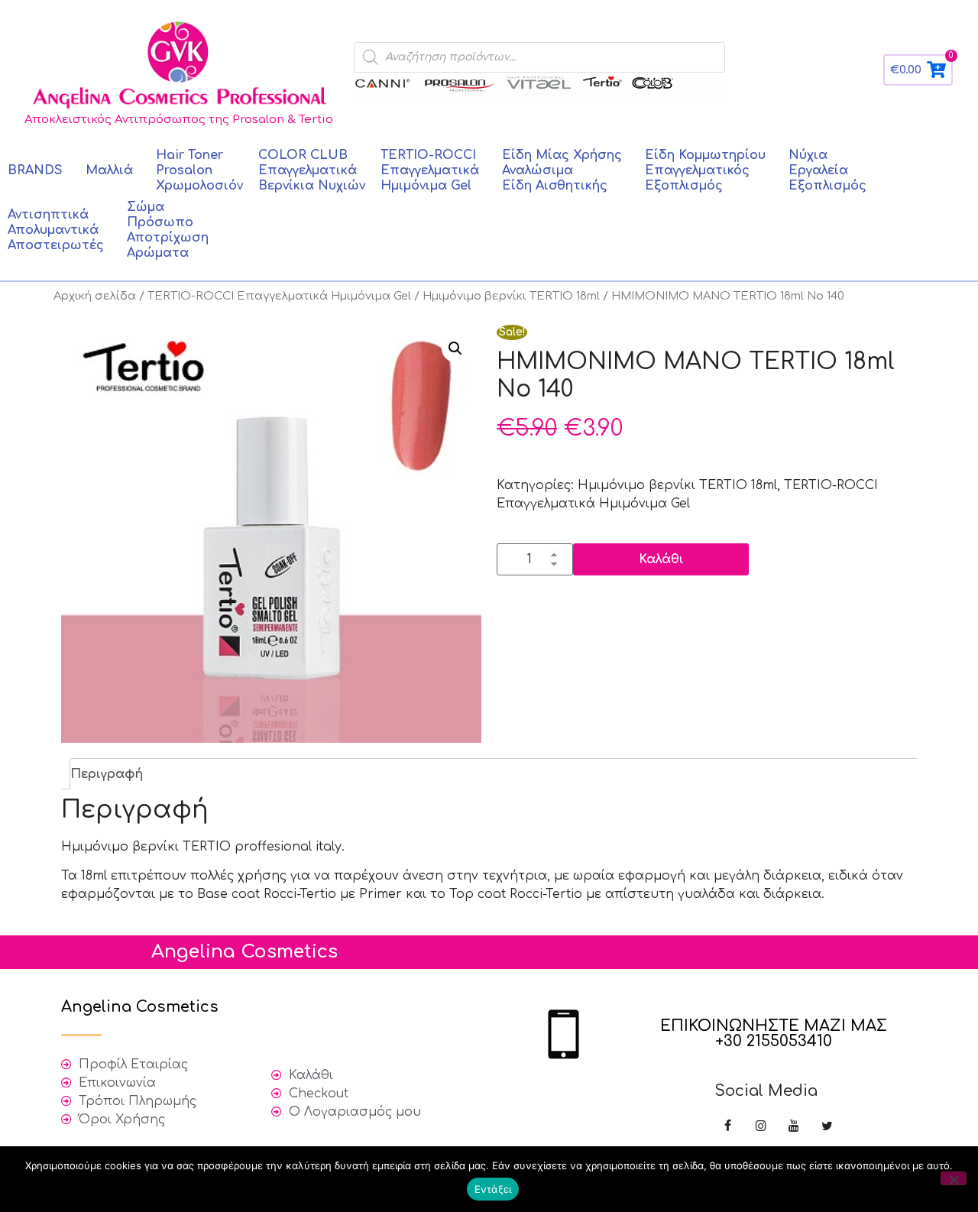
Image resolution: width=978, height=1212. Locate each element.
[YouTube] (793, 1127)
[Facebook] (727, 1127)
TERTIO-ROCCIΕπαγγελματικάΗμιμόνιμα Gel (430, 170)
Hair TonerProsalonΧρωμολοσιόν (199, 170)
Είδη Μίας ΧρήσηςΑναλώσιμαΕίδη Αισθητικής (562, 170)
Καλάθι (661, 559)
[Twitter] (827, 1127)
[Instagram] (760, 1127)
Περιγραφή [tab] (106, 774)
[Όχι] (954, 1178)
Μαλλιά (109, 170)
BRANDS (35, 170)
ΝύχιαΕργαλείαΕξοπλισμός (827, 170)
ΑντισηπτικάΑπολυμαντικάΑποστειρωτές (56, 230)
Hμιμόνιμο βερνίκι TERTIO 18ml (511, 296)
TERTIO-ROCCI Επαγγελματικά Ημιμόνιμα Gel (279, 296)
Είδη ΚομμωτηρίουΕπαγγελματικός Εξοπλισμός (705, 170)
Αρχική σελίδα (94, 296)
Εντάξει (493, 1189)
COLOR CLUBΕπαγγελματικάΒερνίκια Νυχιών (311, 170)
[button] (455, 348)
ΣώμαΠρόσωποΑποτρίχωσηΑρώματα (168, 230)
